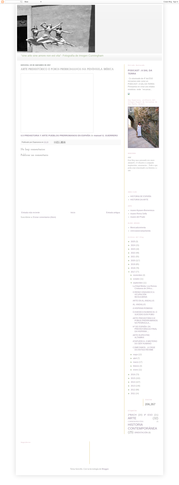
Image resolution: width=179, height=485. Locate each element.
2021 (133, 257)
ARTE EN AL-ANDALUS (143, 301)
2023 (133, 249)
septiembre (138, 283)
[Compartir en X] (60, 142)
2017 (133, 272)
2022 (133, 253)
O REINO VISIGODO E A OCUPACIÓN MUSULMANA (143, 294)
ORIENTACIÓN (141, 433)
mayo (135, 354)
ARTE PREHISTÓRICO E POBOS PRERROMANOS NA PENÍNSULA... (145, 320)
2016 (133, 374)
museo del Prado (137, 217)
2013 (133, 386)
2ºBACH (132, 415)
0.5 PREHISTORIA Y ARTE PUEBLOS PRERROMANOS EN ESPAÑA (55, 135)
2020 (133, 260)
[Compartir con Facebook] (62, 142)
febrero (136, 366)
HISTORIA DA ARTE (139, 200)
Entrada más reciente (30, 213)
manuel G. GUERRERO (106, 135)
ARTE (132, 418)
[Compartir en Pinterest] (64, 142)
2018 (133, 268)
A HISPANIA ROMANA (143, 308)
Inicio (73, 213)
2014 (133, 382)
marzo (136, 362)
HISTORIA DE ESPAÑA (140, 196)
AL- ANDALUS (139, 304)
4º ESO (148, 415)
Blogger (105, 469)
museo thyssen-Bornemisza (142, 210)
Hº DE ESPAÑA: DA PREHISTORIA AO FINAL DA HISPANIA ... (145, 329)
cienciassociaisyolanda (140, 231)
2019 (133, 264)
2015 (133, 378)
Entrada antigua (113, 213)
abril (135, 358)
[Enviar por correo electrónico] (55, 142)
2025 (133, 241)
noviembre (138, 275)
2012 (133, 390)
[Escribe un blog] (57, 142)
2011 (133, 393)
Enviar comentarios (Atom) (44, 217)
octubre (136, 279)
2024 (133, 245)
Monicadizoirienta (138, 227)
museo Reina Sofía (138, 214)
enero (136, 370)
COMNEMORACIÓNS (135, 421)
